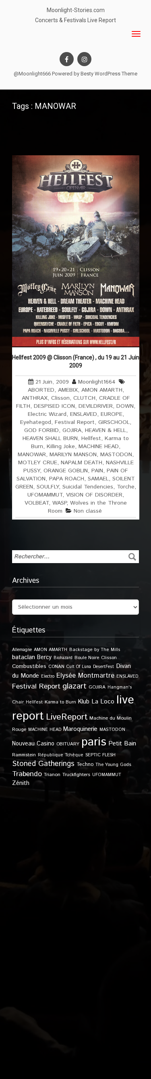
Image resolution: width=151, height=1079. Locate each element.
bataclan (23, 657)
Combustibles (29, 666)
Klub (83, 701)
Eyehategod (35, 422)
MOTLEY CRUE (37, 463)
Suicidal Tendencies (87, 487)
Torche (125, 487)
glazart (74, 686)
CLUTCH (84, 398)
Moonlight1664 (97, 382)
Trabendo (27, 774)
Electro (47, 676)
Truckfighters (76, 774)
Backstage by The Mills (94, 650)
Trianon (52, 774)
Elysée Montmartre (85, 675)
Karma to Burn (60, 702)
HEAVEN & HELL (105, 430)
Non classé (88, 511)
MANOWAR (32, 455)
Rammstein (24, 754)
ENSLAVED (83, 414)
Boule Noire (86, 657)
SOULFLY (48, 487)
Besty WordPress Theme (109, 74)
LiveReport (66, 717)
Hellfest (91, 438)
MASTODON (116, 455)
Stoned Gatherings (43, 763)
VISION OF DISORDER (94, 495)
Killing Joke (61, 446)
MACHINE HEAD (99, 446)
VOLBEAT (37, 503)
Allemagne (22, 650)
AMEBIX (68, 390)
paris (93, 742)
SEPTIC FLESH (100, 754)
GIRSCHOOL (114, 422)
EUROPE (111, 414)
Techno (85, 764)
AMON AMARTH (101, 390)
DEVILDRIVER (96, 406)
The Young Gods (113, 764)
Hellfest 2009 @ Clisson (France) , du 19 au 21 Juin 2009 (75, 361)
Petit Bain (122, 743)
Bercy (44, 657)
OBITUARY (67, 744)
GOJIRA (71, 430)
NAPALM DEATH (81, 463)
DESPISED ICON (54, 406)
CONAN (56, 666)
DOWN (125, 406)
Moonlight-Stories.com (76, 10)
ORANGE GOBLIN (65, 471)
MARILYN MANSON (73, 455)
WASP (59, 503)
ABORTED (41, 390)
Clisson (60, 398)
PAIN (97, 471)
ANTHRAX (35, 398)
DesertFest (103, 667)
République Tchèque (60, 755)
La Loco (102, 701)
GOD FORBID (41, 430)
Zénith (20, 783)
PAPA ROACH (66, 479)
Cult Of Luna (78, 667)
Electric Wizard (47, 414)
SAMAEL (98, 479)
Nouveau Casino (33, 744)
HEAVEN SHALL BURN (50, 438)
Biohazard (63, 658)
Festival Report (75, 422)
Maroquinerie (80, 729)
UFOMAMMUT (44, 495)
